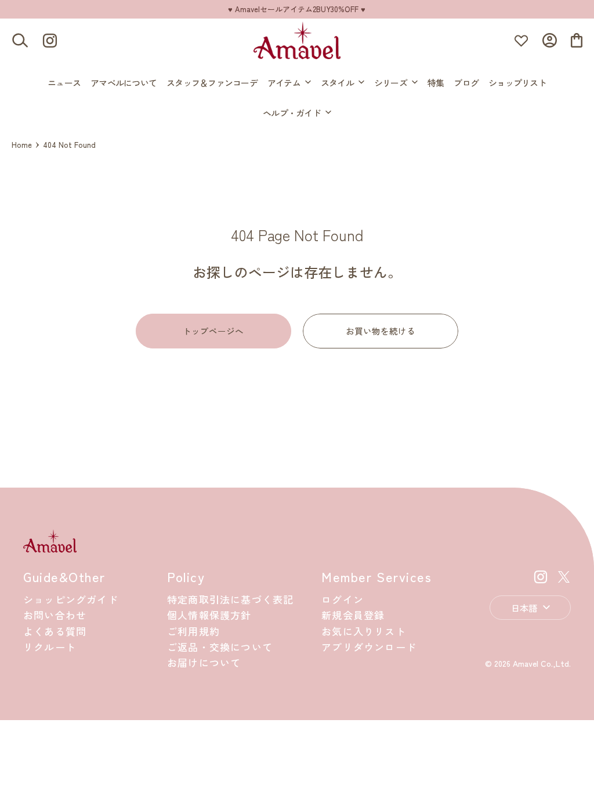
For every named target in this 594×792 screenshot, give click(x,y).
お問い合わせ (54, 615)
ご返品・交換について (220, 647)
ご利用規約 (193, 631)
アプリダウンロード (368, 647)
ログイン (342, 599)
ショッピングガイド (70, 599)
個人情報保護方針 (209, 615)
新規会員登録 (353, 615)
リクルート (49, 647)
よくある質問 (54, 631)
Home (22, 144)
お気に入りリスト (363, 631)
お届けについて (204, 662)
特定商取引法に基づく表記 (230, 599)
